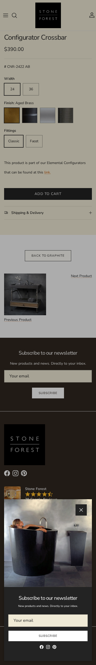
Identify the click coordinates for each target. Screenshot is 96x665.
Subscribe (48, 636)
